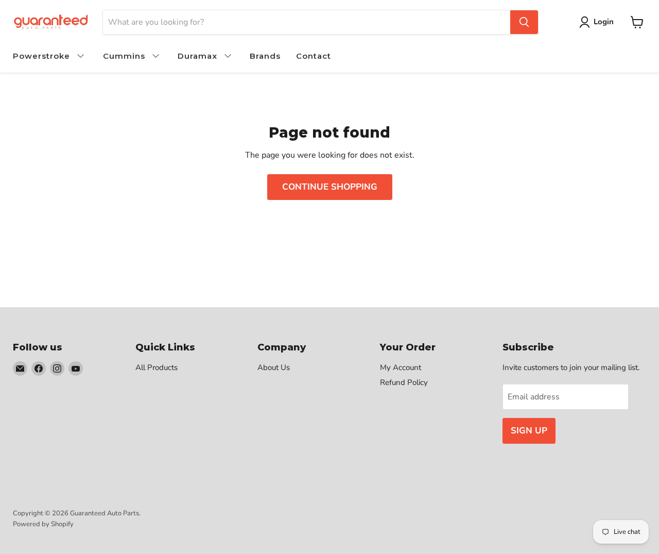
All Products (156, 367)
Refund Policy (404, 382)
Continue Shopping (329, 187)
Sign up (529, 431)
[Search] (524, 22)
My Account (400, 367)
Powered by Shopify (43, 524)
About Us (273, 367)
